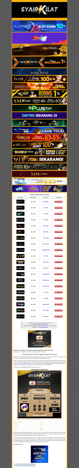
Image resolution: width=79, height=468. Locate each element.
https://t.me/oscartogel (41, 324)
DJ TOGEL (46, 207)
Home (15, 18)
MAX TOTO (45, 268)
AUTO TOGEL (46, 225)
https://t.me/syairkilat (43, 327)
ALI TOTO (46, 292)
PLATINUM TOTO (46, 250)
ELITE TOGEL (46, 237)
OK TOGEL (45, 219)
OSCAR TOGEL (45, 286)
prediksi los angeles (41, 351)
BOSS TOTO (46, 262)
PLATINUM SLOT (46, 274)
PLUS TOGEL (46, 310)
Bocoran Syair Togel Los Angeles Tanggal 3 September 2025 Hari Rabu (33, 350)
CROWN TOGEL (45, 280)
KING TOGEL (46, 316)
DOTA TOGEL (46, 201)
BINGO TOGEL (46, 304)
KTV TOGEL (46, 213)
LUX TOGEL (46, 298)
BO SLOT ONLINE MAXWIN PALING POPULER (25, 465)
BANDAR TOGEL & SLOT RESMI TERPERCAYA (25, 464)
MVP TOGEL (46, 231)
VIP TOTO (46, 256)
